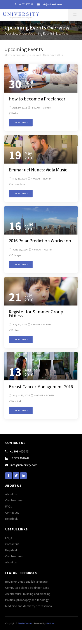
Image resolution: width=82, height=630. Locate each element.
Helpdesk (11, 519)
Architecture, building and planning (28, 594)
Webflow (50, 623)
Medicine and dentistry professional (28, 606)
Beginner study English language (26, 581)
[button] (75, 15)
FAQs (8, 506)
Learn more (21, 122)
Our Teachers (14, 500)
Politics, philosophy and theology (27, 600)
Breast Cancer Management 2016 (41, 387)
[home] (22, 14)
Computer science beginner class (27, 588)
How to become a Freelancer (37, 99)
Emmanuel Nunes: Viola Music (38, 170)
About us (11, 494)
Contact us (12, 512)
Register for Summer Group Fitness (36, 314)
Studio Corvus (25, 623)
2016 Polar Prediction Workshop (40, 241)
